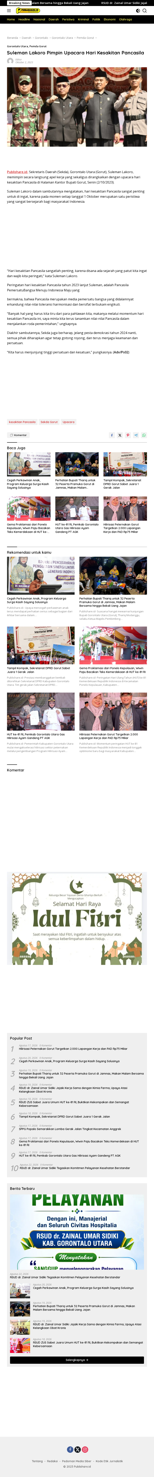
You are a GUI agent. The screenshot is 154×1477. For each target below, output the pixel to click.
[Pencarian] (144, 10)
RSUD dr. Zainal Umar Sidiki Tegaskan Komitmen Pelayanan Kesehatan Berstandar (75, 1168)
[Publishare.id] (27, 10)
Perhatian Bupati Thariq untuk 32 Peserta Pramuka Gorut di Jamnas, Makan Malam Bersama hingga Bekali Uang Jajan (75, 483)
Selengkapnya (76, 1360)
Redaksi (52, 1461)
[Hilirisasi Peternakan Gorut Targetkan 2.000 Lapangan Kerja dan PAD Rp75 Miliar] (125, 508)
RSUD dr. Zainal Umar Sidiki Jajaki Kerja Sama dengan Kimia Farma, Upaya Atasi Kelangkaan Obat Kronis (73, 1089)
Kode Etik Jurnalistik (109, 1461)
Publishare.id (82, 1466)
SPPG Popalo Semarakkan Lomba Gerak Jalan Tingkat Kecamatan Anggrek (70, 1129)
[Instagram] (85, 1449)
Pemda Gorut (38, 46)
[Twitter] (77, 1449)
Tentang (37, 1461)
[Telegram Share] (136, 435)
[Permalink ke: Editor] (10, 61)
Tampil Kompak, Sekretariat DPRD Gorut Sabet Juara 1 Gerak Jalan (122, 483)
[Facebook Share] (112, 435)
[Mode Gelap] (138, 10)
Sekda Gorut (49, 422)
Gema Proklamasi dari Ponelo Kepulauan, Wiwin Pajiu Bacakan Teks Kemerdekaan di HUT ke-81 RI (28, 528)
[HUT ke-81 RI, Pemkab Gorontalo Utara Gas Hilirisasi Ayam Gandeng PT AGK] (77, 508)
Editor (18, 59)
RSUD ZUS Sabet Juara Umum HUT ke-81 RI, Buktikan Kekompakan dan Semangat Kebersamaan (74, 1104)
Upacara (68, 422)
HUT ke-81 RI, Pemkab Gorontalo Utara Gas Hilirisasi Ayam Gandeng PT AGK (77, 528)
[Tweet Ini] (120, 435)
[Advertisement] (77, 159)
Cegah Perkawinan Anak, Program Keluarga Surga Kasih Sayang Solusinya (28, 483)
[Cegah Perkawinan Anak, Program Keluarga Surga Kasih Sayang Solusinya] (29, 464)
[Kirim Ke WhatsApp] (144, 435)
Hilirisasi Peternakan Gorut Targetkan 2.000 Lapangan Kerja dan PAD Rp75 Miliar (121, 528)
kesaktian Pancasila (22, 422)
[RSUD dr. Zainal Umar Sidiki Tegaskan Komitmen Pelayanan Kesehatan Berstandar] (77, 1232)
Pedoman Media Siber (76, 1461)
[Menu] (9, 10)
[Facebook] (70, 1449)
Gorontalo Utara (17, 46)
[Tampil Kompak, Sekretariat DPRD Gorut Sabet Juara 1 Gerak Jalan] (125, 464)
